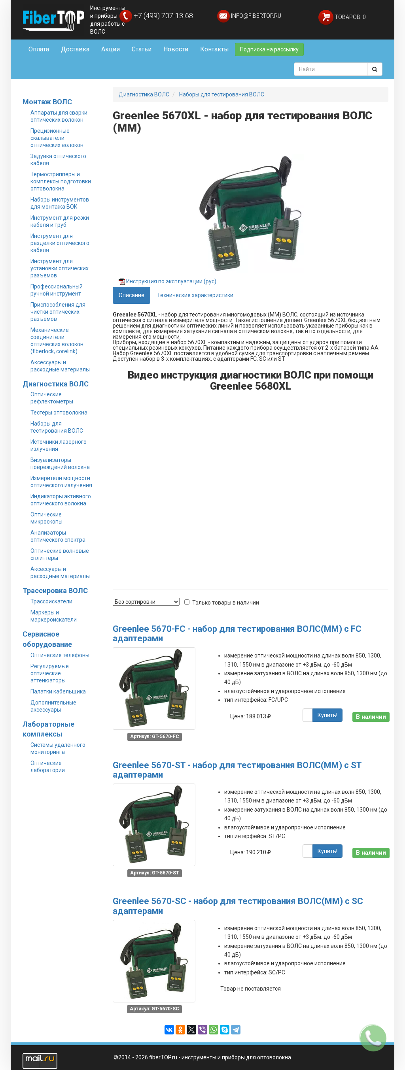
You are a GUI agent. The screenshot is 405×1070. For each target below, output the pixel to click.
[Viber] (202, 1029)
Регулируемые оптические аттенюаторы (49, 673)
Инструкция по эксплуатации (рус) (171, 281)
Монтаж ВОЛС (47, 102)
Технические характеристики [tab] (195, 295)
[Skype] (224, 1029)
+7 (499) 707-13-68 (162, 15)
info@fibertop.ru (255, 16)
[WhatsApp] (213, 1029)
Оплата (38, 49)
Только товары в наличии (225, 602)
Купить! (327, 715)
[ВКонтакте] (169, 1029)
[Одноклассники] (180, 1029)
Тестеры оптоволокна (58, 412)
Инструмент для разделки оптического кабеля (59, 243)
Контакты (214, 49)
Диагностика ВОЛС (56, 384)
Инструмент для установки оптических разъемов (59, 268)
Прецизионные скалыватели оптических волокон (56, 138)
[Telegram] (235, 1029)
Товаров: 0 (349, 17)
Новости (175, 49)
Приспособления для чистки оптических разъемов (57, 311)
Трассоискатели (51, 601)
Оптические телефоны (59, 655)
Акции (110, 49)
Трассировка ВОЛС (55, 590)
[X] (191, 1029)
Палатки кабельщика (58, 691)
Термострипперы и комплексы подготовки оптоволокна (60, 181)
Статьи (141, 49)
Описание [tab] (131, 295)
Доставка (75, 49)
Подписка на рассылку (269, 49)
